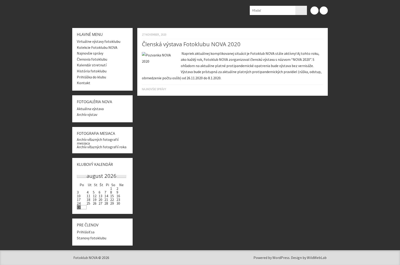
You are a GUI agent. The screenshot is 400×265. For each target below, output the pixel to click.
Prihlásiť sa (85, 232)
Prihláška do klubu (91, 77)
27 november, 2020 (154, 34)
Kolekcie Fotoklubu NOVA (97, 47)
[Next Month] (121, 176)
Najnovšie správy (154, 89)
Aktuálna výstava (90, 108)
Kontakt (83, 82)
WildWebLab (317, 257)
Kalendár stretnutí (91, 65)
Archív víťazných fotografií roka (101, 147)
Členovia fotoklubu (92, 59)
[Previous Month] (82, 176)
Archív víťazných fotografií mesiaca (98, 141)
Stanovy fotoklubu (91, 238)
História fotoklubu (91, 71)
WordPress (281, 257)
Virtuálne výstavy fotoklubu (98, 41)
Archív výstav (87, 114)
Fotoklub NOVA (138, 12)
